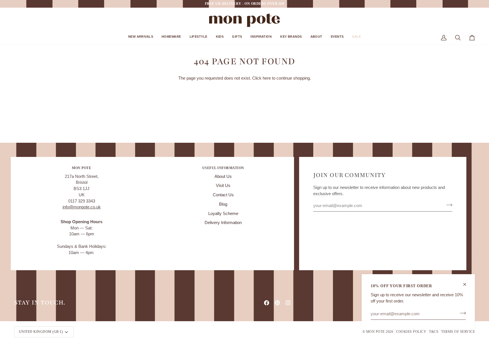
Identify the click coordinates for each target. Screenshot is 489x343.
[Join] (461, 313)
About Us (223, 176)
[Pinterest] (277, 302)
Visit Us (223, 185)
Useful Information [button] (223, 168)
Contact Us (223, 195)
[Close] (467, 284)
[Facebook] (266, 302)
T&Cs (433, 332)
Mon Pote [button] (81, 168)
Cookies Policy (411, 332)
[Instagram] (288, 302)
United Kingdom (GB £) (41, 332)
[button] (140, 38)
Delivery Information (223, 222)
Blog (223, 204)
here (267, 78)
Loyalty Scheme (223, 213)
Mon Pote (375, 332)
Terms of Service (458, 332)
